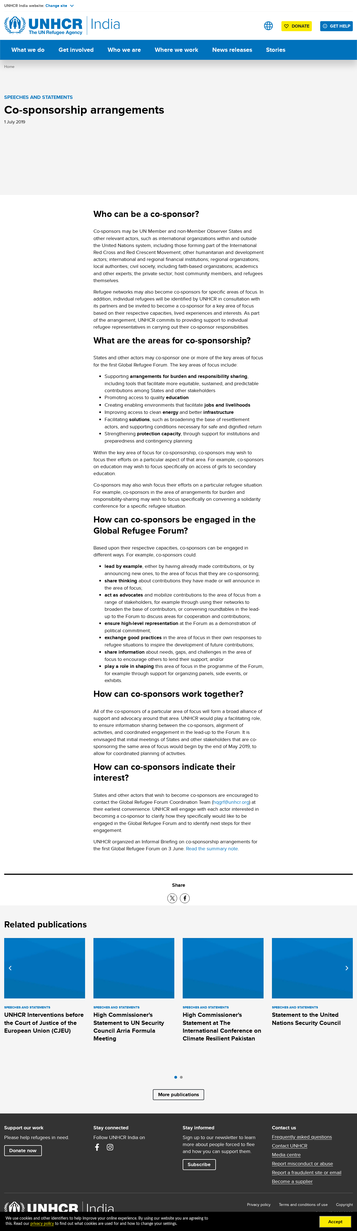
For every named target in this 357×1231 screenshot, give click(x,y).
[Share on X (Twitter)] (172, 898)
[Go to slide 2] (182, 1078)
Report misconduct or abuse (302, 1164)
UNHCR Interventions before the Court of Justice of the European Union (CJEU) (44, 1022)
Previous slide (10, 968)
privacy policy (42, 1224)
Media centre (286, 1155)
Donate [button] (300, 26)
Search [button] (250, 25)
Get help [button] (340, 26)
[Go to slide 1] (177, 1078)
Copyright (344, 1204)
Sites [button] (268, 25)
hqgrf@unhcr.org (231, 801)
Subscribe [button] (199, 1164)
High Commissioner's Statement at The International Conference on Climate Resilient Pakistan (222, 1026)
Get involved (76, 49)
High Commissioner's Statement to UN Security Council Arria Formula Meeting (128, 1026)
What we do (28, 49)
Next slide (347, 968)
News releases (232, 49)
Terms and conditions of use (303, 1204)
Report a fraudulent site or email (306, 1172)
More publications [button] (178, 1094)
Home (9, 66)
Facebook (97, 1147)
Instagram (110, 1147)
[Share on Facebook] (185, 898)
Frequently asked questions (302, 1137)
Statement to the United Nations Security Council (306, 1018)
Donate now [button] (23, 1150)
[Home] (43, 26)
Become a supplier (292, 1181)
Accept (335, 1222)
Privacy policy (259, 1204)
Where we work (176, 49)
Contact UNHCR (289, 1146)
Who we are (124, 49)
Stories (275, 49)
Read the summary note (212, 848)
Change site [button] (56, 5)
